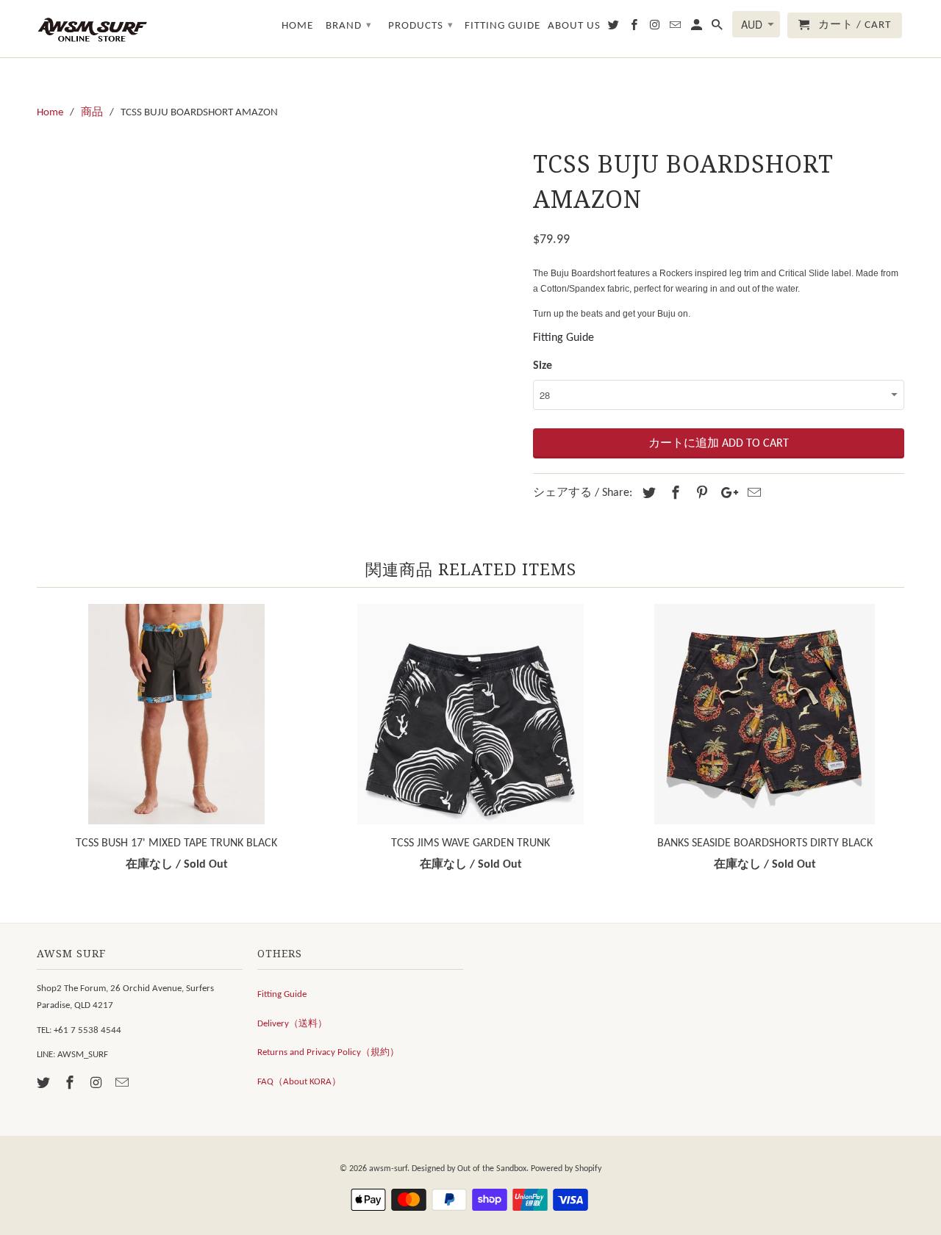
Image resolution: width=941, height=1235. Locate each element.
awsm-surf (388, 1168)
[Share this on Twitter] (647, 494)
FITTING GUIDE (502, 26)
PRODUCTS (421, 26)
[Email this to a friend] (752, 494)
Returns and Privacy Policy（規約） (328, 1052)
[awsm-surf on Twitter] (45, 1084)
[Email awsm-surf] (123, 1084)
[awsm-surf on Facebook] (71, 1084)
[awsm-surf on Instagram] (98, 1084)
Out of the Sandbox (491, 1168)
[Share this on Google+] (725, 494)
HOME (297, 26)
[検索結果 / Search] (718, 28)
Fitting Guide (563, 338)
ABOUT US (574, 26)
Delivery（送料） (292, 1024)
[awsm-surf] (92, 28)
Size (542, 366)
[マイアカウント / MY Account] (697, 28)
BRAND (349, 26)
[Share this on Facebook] (673, 494)
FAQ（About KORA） (299, 1082)
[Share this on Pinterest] (700, 494)
